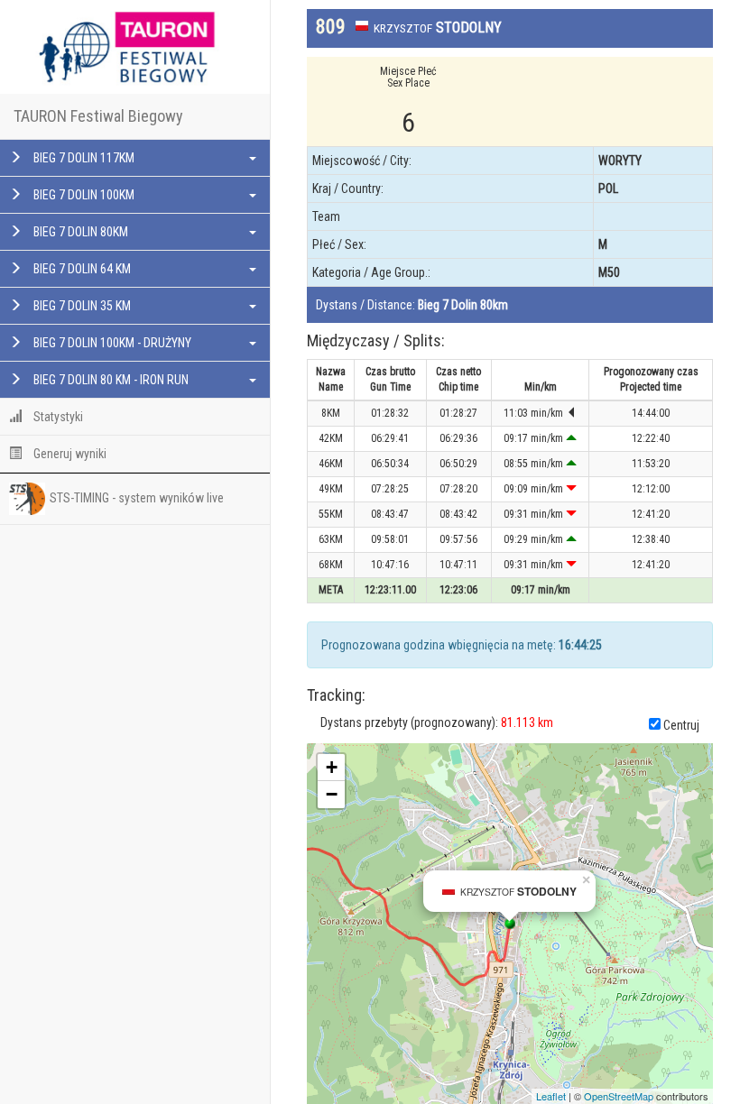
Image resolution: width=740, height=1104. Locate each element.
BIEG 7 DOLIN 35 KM (81, 306)
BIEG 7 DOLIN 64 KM (81, 269)
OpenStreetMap (618, 1096)
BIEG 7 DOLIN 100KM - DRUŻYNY (111, 343)
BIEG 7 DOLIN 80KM (79, 232)
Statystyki (57, 416)
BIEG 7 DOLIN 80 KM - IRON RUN (110, 380)
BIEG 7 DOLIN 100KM (82, 195)
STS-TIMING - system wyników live (137, 498)
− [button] (332, 794)
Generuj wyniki (68, 453)
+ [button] (332, 767)
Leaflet (551, 1096)
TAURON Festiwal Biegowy (98, 115)
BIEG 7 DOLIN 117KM (82, 158)
